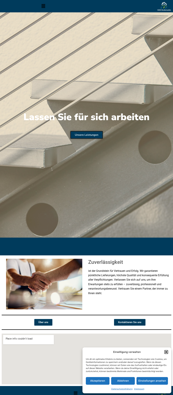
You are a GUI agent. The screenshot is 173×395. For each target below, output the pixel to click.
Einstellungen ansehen (152, 380)
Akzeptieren (97, 380)
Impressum (139, 389)
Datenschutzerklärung (121, 389)
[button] (166, 352)
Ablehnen (123, 380)
